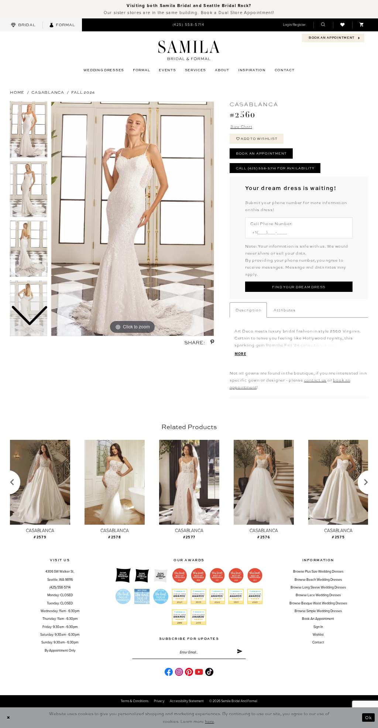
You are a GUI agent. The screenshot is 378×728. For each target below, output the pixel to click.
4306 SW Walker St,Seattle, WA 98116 (59, 576)
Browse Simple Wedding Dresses (318, 611)
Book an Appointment (261, 153)
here (209, 721)
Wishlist (318, 635)
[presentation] (40, 482)
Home (17, 92)
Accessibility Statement (187, 701)
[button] (294, 25)
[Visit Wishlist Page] (342, 25)
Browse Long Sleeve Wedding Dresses (318, 588)
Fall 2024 (83, 92)
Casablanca (47, 92)
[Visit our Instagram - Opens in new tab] (179, 672)
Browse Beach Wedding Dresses (318, 580)
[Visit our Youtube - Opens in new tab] (199, 672)
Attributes (285, 310)
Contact (318, 643)
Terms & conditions (134, 701)
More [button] (240, 354)
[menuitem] (23, 24)
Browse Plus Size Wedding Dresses (318, 572)
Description (248, 310)
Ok (368, 717)
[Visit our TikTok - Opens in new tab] (209, 672)
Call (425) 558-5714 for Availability (275, 168)
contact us (315, 380)
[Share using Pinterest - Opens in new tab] (212, 342)
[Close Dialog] (8, 718)
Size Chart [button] (241, 126)
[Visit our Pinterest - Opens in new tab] (189, 672)
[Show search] (323, 25)
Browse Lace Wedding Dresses (318, 595)
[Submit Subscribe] (240, 652)
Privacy (159, 701)
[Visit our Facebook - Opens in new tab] (169, 672)
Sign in (318, 627)
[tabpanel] (132, 219)
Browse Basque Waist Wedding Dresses (318, 603)
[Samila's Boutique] (188, 50)
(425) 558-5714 (60, 588)
